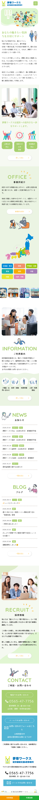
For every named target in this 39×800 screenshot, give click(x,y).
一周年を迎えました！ (10, 524)
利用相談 (9, 798)
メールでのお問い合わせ (22, 782)
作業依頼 (29, 798)
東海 (7, 271)
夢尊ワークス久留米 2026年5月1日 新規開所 (18, 458)
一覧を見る (19, 475)
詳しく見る (19, 158)
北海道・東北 (7, 266)
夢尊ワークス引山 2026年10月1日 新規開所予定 (19, 431)
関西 (19, 271)
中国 (31, 271)
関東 (19, 266)
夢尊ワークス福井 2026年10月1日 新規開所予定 (19, 440)
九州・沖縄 (19, 277)
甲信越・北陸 (31, 266)
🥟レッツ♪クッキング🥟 (11, 503)
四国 (7, 277)
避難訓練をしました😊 (10, 545)
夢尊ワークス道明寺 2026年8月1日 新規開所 (18, 449)
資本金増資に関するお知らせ (12, 467)
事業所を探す (19, 211)
